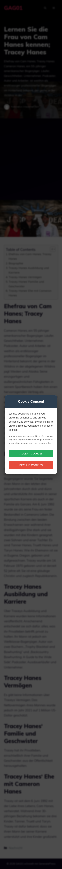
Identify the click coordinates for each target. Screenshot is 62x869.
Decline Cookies (31, 465)
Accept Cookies (31, 453)
